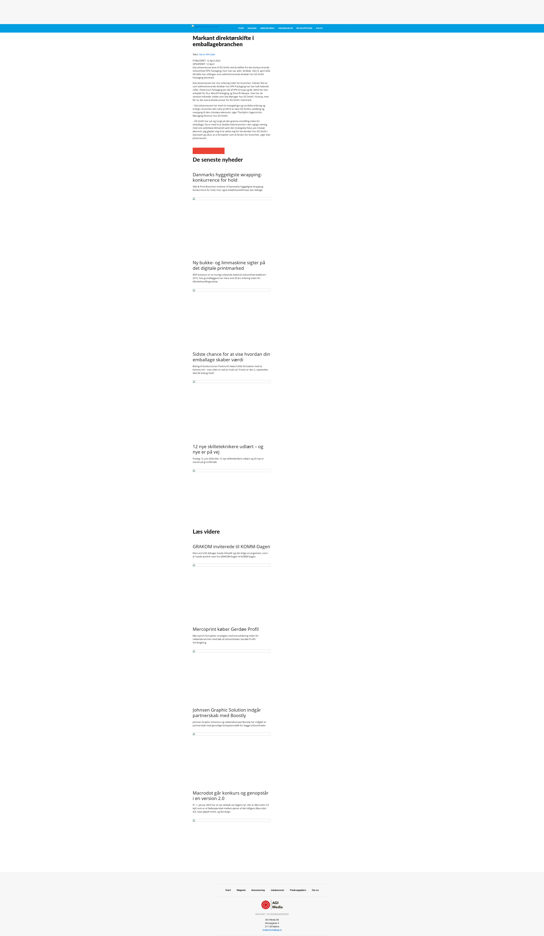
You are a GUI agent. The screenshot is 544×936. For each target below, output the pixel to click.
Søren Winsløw (207, 54)
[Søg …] (346, 28)
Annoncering (267, 28)
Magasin (252, 28)
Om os (319, 28)
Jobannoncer (285, 28)
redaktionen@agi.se (272, 930)
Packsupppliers (304, 28)
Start (241, 28)
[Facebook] (269, 877)
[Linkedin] (275, 877)
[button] (196, 151)
